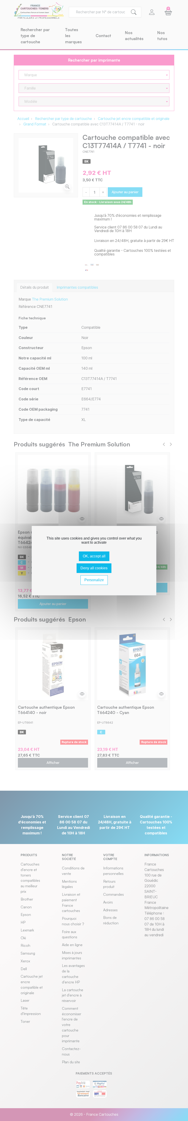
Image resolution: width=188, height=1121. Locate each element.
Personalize (94, 580)
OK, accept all (94, 556)
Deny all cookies (94, 568)
